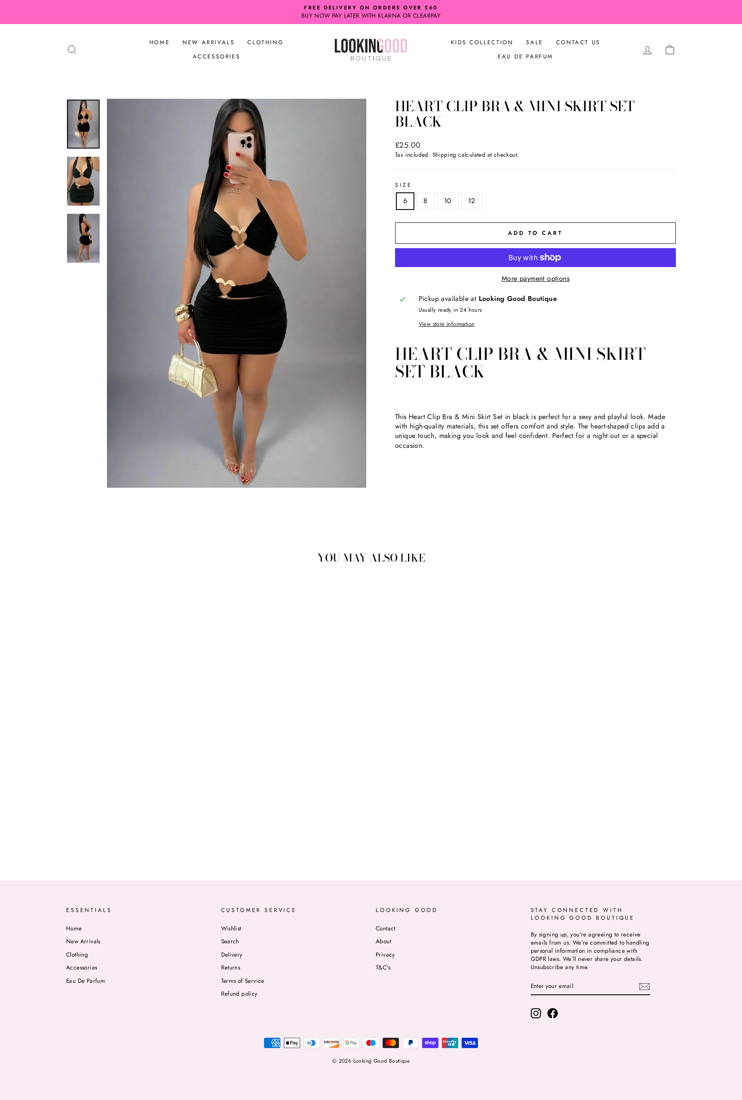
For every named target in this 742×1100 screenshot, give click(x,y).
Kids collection (482, 42)
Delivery (232, 954)
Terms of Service (243, 980)
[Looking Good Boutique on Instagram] (536, 1013)
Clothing (265, 42)
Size (403, 185)
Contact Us (578, 42)
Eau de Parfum (525, 56)
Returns (230, 967)
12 (471, 201)
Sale (534, 42)
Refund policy (239, 993)
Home (159, 42)
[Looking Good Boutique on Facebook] (552, 1013)
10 (448, 201)
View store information (447, 324)
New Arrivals (208, 42)
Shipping (444, 155)
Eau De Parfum (85, 980)
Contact (385, 928)
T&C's (383, 967)
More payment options (535, 278)
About (383, 941)
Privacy (385, 954)
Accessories (216, 56)
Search (230, 941)
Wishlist (231, 928)
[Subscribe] (644, 986)
